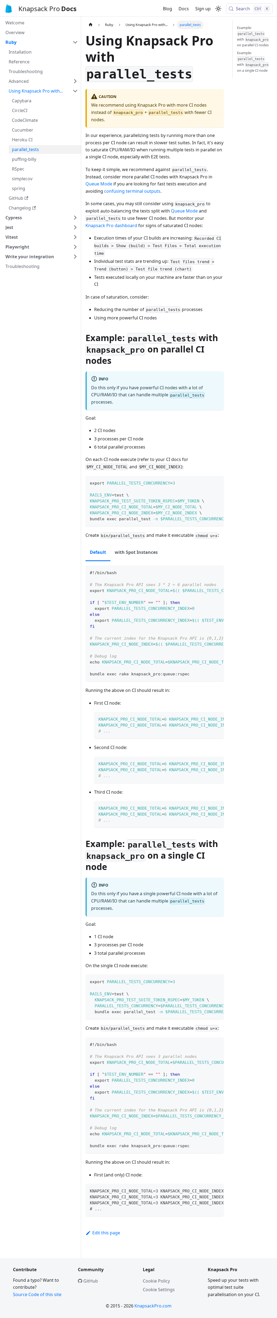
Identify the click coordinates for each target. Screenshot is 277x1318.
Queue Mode (98, 184)
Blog (167, 9)
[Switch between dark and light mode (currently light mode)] (218, 8)
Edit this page (106, 1233)
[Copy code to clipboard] (217, 482)
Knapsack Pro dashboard (111, 225)
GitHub (90, 1281)
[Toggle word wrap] (207, 482)
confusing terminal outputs (132, 191)
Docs (184, 9)
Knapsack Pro (39, 8)
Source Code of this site (37, 1294)
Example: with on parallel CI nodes (253, 36)
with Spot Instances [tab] (136, 552)
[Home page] (90, 25)
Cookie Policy (156, 1281)
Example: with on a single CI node (252, 61)
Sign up (203, 9)
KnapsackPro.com (153, 1306)
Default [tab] (98, 552)
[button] (41, 42)
